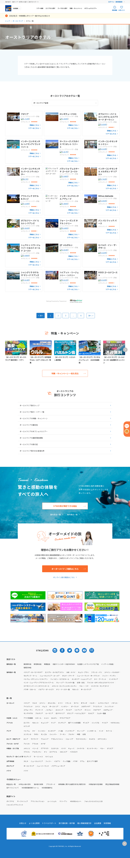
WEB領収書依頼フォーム (30, 788)
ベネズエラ (73, 752)
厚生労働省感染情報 (112, 784)
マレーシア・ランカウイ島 (65, 682)
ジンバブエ (95, 723)
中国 (78, 734)
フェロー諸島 (101, 713)
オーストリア (53, 706)
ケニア (53, 723)
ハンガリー (65, 706)
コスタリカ (55, 748)
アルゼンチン (36, 752)
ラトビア (69, 710)
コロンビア (63, 752)
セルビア (91, 713)
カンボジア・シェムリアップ (82, 679)
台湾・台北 (81, 682)
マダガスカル (115, 723)
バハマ (63, 748)
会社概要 (97, 823)
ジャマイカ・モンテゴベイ (100, 686)
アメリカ (27, 744)
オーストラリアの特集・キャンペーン (33, 418)
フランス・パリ (96, 672)
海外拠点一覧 (72, 514)
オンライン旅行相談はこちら (64, 577)
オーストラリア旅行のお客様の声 (32, 451)
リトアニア (78, 710)
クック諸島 (66, 761)
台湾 (84, 734)
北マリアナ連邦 (92, 761)
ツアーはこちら (33, 128)
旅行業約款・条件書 (67, 823)
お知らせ (22, 823)
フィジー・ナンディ (109, 676)
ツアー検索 (39, 8)
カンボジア (52, 731)
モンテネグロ (28, 713)
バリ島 (60, 731)
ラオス (36, 734)
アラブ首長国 (28, 718)
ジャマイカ (80, 748)
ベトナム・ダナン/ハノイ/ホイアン (36, 679)
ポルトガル (51, 703)
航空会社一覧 (11, 784)
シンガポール (91, 731)
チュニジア (44, 723)
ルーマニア (49, 713)
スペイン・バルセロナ (111, 672)
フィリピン (41, 731)
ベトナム (27, 731)
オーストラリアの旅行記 (29, 444)
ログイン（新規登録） (116, 2)
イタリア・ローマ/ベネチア (33, 672)
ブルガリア (39, 713)
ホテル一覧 (65, 95)
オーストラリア (18, 21)
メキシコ (27, 748)
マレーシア (81, 731)
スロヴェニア (107, 710)
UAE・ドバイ (71, 672)
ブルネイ (71, 734)
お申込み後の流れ (25, 784)
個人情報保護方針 (84, 823)
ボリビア (110, 748)
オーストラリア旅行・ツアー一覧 (32, 412)
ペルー (102, 748)
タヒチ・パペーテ (68, 676)
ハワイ (26, 771)
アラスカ (35, 744)
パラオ (75, 761)
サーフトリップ (22, 801)
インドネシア (113, 679)
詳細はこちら (34, 125)
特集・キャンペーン (76, 8)
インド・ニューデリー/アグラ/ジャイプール (39, 682)
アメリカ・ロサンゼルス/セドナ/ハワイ (100, 682)
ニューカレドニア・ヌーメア (50, 676)
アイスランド (97, 706)
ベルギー (93, 703)
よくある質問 (34, 823)
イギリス (114, 703)
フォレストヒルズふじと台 (93, 801)
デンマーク (39, 710)
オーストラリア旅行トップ (29, 405)
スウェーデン (28, 710)
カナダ (43, 744)
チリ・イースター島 (63, 689)
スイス (37, 706)
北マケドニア (60, 713)
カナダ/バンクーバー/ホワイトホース (36, 686)
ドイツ (60, 703)
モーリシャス (38, 756)
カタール (38, 718)
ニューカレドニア (37, 761)
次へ (90, 315)
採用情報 (107, 823)
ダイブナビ (10, 801)
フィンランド (109, 706)
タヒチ (26, 761)
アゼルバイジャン (57, 739)
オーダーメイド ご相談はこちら (65, 568)
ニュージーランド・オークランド (88, 676)
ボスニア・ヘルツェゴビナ (76, 713)
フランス (68, 703)
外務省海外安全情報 (95, 784)
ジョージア (69, 739)
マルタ (34, 703)
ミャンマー (53, 734)
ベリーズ (35, 748)
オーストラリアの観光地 (29, 425)
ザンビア (86, 723)
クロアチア (97, 710)
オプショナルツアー (90, 8)
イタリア (27, 703)
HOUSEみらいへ (75, 801)
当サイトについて (12, 788)
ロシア (26, 739)
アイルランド (28, 706)
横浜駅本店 (27, 664)
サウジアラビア (65, 718)
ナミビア (105, 723)
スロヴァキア (85, 706)
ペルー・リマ (83, 686)
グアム (82, 761)
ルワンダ (27, 726)
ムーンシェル (51, 801)
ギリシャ (88, 710)
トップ (7, 21)
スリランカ (27, 734)
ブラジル (27, 752)
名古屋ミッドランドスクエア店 (88, 664)
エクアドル (53, 752)
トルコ (46, 718)
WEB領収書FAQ (47, 788)
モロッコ (75, 689)
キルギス (92, 739)
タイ (33, 731)
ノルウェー (49, 710)
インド (101, 731)
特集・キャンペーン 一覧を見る (65, 373)
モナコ (76, 703)
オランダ (84, 703)
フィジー (48, 761)
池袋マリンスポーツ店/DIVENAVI (64, 664)
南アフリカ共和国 (74, 723)
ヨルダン (54, 718)
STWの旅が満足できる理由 (65, 506)
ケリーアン (63, 801)
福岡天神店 (27, 667)
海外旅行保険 (38, 784)
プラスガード (50, 784)
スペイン (42, 703)
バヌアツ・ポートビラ (46, 689)
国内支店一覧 (55, 514)
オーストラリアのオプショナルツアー (33, 431)
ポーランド (75, 706)
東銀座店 (47, 664)
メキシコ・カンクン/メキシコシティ (64, 686)
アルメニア (44, 739)
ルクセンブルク (103, 703)
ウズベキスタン (81, 739)
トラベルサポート (49, 823)
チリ (45, 752)
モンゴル (44, 734)
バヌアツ (57, 761)
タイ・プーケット (100, 679)
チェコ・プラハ (83, 672)
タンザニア (62, 723)
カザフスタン (102, 739)
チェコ (44, 706)
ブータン (63, 734)
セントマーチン (92, 748)
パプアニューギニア (58, 766)
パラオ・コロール (30, 689)
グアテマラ (44, 748)
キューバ (71, 748)
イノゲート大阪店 (107, 664)
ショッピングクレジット (14, 805)
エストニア (59, 710)
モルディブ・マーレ (30, 676)
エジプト (27, 723)
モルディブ (27, 756)
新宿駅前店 (37, 664)
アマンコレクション (37, 801)
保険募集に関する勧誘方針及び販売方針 (72, 784)
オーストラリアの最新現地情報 (31, 438)
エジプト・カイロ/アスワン (54, 672)
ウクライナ (34, 739)
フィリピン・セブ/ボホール (59, 679)
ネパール (109, 731)
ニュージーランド (43, 766)
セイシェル (49, 756)
